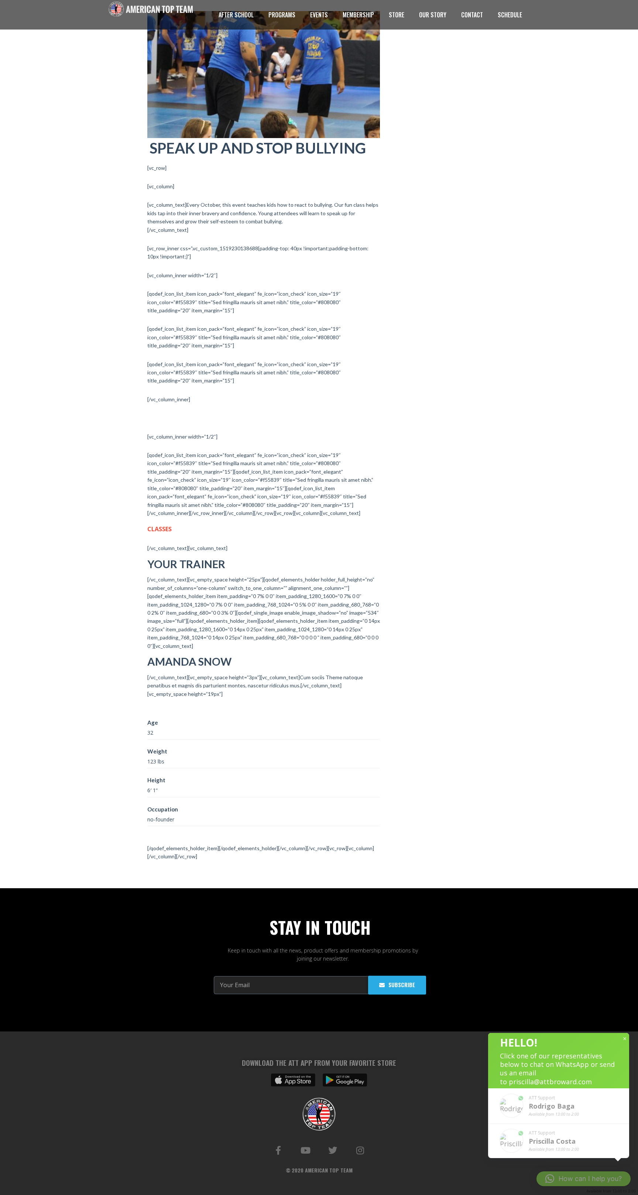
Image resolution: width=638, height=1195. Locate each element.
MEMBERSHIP (358, 14)
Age (152, 722)
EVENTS (319, 14)
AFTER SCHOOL (236, 14)
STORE (396, 14)
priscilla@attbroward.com (550, 1081)
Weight (157, 751)
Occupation (162, 809)
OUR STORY (432, 14)
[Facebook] (278, 1150)
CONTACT (472, 14)
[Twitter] (332, 1150)
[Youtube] (305, 1150)
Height (156, 780)
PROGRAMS (281, 14)
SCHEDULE (510, 14)
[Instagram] (360, 1150)
